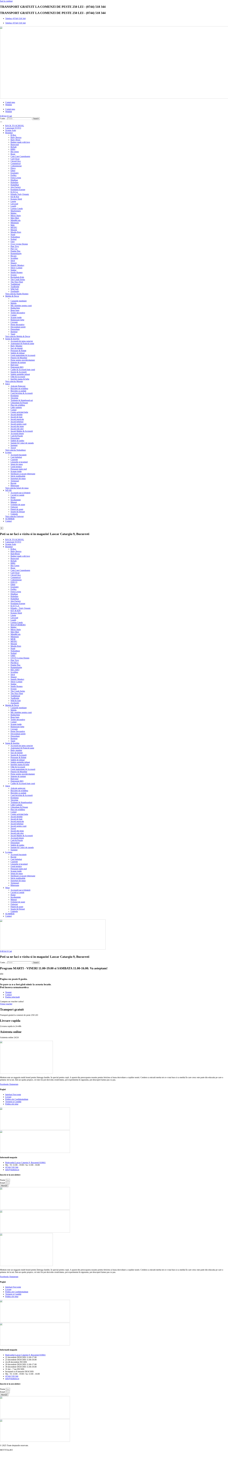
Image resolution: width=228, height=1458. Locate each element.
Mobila (13, 710)
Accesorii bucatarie (19, 854)
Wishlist (8, 105)
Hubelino (14, 596)
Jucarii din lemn (17, 831)
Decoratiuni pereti (18, 734)
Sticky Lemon (16, 682)
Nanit (13, 648)
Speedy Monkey (17, 679)
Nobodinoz (15, 651)
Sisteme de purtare (18, 776)
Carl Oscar (15, 573)
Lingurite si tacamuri (19, 864)
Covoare (14, 729)
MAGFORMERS (18, 625)
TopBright (15, 698)
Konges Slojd (16, 613)
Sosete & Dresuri (18, 909)
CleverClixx (16, 575)
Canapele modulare (19, 708)
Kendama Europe (18, 603)
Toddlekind (15, 696)
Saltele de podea (17, 845)
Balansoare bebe (17, 727)
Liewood (14, 618)
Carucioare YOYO (13, 128)
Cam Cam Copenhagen (20, 570)
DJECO (14, 582)
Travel (13, 828)
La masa (8, 852)
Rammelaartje (16, 667)
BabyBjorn (15, 554)
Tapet (13, 741)
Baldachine (15, 715)
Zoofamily (15, 703)
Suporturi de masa (18, 880)
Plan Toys (15, 660)
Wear (7, 888)
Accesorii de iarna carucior (22, 745)
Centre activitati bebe (19, 814)
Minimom (15, 637)
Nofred (13, 653)
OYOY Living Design (20, 658)
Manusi (14, 899)
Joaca (7, 786)
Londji (13, 620)
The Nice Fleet (17, 693)
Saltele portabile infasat (20, 762)
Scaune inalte (16, 724)
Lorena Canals (17, 622)
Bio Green (15, 565)
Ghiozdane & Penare (19, 807)
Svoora (13, 689)
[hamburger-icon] (1, 121)
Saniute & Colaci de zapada (22, 847)
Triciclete (14, 800)
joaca (7, 384)
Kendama (15, 798)
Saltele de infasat (18, 760)
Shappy (14, 677)
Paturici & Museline (19, 772)
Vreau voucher (6, 1004)
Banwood (15, 558)
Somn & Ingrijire (12, 339)
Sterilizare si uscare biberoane (23, 876)
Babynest (14, 779)
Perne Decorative (18, 731)
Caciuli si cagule (17, 892)
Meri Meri (15, 632)
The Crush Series (18, 691)
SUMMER (10, 519)
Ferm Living (16, 592)
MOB (13, 639)
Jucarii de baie (16, 819)
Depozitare (15, 736)
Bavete (13, 857)
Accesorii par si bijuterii (20, 890)
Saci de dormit (17, 753)
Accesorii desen (17, 838)
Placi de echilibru (18, 809)
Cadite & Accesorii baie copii (23, 783)
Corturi (13, 722)
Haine (13, 895)
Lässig (13, 615)
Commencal (16, 577)
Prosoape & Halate (18, 757)
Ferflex (13, 589)
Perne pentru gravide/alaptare (23, 774)
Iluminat (14, 738)
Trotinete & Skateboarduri (21, 802)
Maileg (13, 627)
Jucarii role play (17, 833)
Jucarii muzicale (17, 821)
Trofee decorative (18, 719)
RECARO (15, 670)
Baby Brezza (16, 551)
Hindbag (14, 594)
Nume (3, 1180)
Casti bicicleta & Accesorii (22, 795)
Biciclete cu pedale (18, 793)
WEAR (8, 490)
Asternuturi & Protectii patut (22, 748)
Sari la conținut (6, 1)
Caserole (14, 862)
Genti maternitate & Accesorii (23, 769)
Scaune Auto (10, 130)
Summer (14, 850)
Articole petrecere (18, 788)
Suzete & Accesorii (19, 755)
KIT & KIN (16, 610)
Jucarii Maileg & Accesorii (22, 835)
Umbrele (14, 911)
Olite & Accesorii (18, 767)
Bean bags (15, 717)
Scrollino (14, 672)
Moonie (14, 644)
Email (2, 1183)
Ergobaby (15, 587)
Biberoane (15, 885)
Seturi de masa (17, 873)
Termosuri (15, 883)
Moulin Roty (16, 646)
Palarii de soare (17, 907)
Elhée (13, 584)
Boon (13, 568)
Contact (8, 521)
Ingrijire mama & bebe (20, 764)
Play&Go (14, 663)
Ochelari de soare (18, 902)
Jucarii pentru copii (18, 826)
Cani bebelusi (16, 859)
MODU (14, 641)
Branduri (9, 133)
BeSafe (14, 561)
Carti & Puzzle (17, 840)
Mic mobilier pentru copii (21, 712)
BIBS (13, 563)
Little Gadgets (16, 805)
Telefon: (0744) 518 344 (15, 18)
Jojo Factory (16, 601)
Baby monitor (16, 750)
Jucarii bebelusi (17, 824)
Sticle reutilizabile (18, 878)
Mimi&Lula (15, 634)
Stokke (13, 684)
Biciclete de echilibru (19, 790)
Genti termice (16, 866)
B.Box (13, 549)
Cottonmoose (16, 580)
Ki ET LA (15, 606)
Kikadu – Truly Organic (21, 608)
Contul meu (10, 102)
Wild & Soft (16, 700)
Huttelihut (15, 599)
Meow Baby (16, 629)
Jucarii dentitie (17, 817)
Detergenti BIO (17, 781)
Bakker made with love (20, 556)
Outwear (14, 904)
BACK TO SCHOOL (14, 125)
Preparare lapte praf (19, 869)
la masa (8, 452)
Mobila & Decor (12, 296)
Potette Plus (15, 665)
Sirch (13, 674)
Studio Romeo (17, 686)
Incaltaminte (16, 897)
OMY (13, 655)
